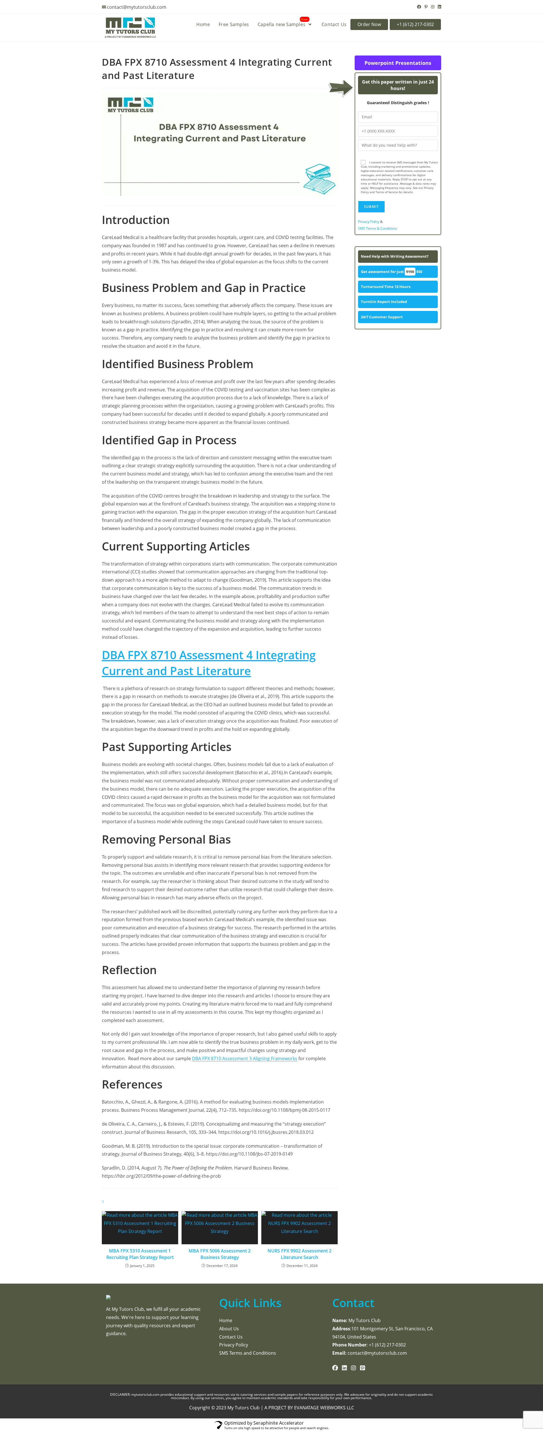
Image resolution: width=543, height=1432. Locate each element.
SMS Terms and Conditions (247, 1353)
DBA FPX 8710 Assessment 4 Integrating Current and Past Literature (209, 662)
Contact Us (231, 1337)
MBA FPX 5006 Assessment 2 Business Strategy (220, 1254)
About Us (229, 1329)
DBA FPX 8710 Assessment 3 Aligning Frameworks (244, 1058)
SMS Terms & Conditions (377, 228)
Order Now (369, 24)
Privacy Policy (368, 221)
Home (225, 1320)
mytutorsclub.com (145, 1394)
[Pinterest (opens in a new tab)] (426, 7)
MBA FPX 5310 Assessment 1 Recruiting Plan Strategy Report (140, 1254)
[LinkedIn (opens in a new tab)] (438, 7)
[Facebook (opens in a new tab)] (419, 7)
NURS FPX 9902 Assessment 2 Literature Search (299, 1254)
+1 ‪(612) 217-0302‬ (415, 24)
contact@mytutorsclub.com (136, 7)
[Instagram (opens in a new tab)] (432, 7)
